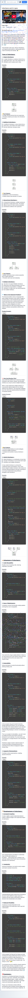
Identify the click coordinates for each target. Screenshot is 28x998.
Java (4, 66)
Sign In (24, 2)
